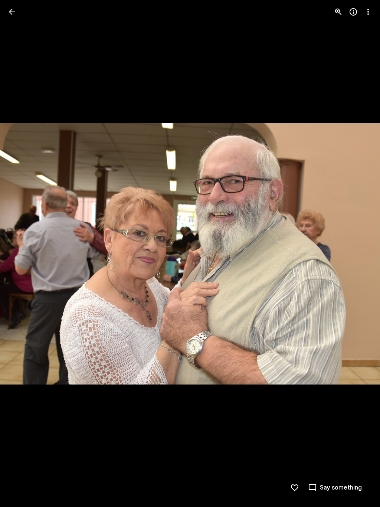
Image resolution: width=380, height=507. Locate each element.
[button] (20, 253)
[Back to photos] (12, 12)
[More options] (368, 11)
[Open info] (353, 11)
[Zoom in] (338, 11)
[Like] (294, 487)
